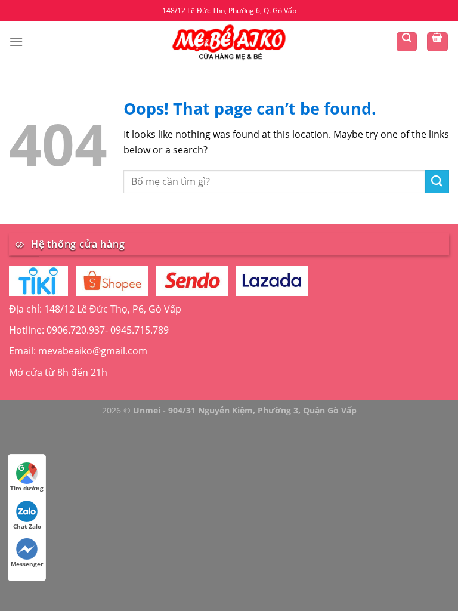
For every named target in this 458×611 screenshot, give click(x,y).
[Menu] (16, 41)
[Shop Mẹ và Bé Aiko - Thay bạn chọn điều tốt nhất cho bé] (229, 41)
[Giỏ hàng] (437, 41)
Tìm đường (27, 488)
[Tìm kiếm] (407, 41)
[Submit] (437, 181)
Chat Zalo (27, 526)
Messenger (27, 564)
